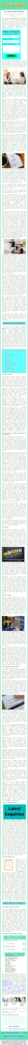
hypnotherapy (23, 985)
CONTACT (20, 9)
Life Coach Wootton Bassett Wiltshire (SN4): (14, 18)
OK (24, 1044)
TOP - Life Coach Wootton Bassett (10, 1014)
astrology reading (15, 991)
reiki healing (5, 980)
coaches (6, 129)
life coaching (18, 346)
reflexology (10, 987)
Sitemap (3, 1032)
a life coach (18, 728)
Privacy (25, 1032)
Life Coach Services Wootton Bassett (12, 933)
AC (3, 225)
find (6, 909)
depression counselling (8, 984)
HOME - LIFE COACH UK (14, 1026)
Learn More (18, 1044)
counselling (10, 992)
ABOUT (17, 9)
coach (3, 150)
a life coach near (20, 827)
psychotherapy (21, 990)
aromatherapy (16, 986)
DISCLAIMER (24, 9)
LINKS (14, 9)
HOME (11, 9)
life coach (21, 862)
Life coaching (5, 326)
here (9, 931)
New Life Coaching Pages (12, 1032)
